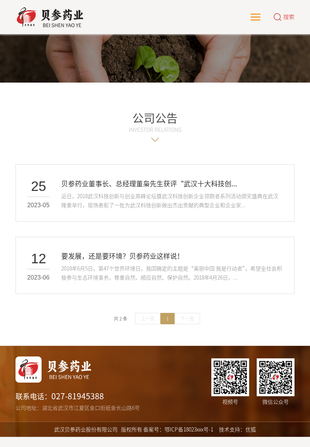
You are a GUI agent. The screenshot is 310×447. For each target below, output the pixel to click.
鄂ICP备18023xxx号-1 (188, 429)
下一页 (187, 318)
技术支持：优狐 (237, 429)
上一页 (148, 318)
